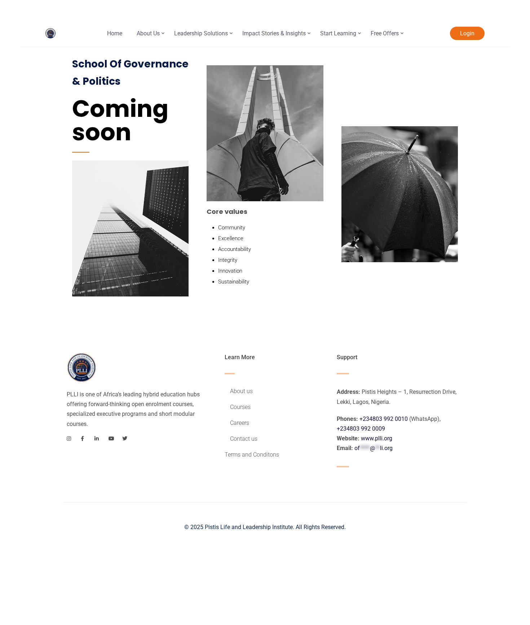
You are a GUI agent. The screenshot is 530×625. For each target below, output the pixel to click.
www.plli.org (376, 438)
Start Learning (338, 33)
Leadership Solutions (201, 33)
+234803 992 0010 (383, 418)
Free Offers (385, 33)
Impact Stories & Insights (274, 33)
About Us (148, 33)
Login (467, 33)
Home (114, 33)
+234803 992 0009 (361, 428)
